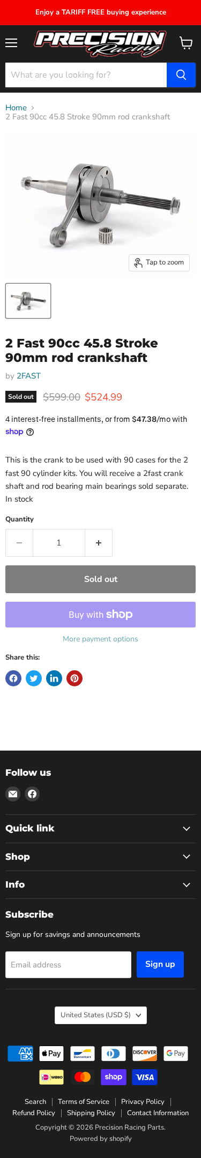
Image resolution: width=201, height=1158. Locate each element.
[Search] (181, 75)
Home (16, 107)
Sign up (160, 964)
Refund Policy (33, 1113)
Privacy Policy (143, 1102)
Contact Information (158, 1113)
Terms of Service (83, 1102)
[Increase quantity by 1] (99, 543)
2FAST (29, 375)
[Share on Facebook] (13, 678)
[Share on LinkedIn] (54, 678)
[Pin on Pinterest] (74, 678)
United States (96, 1015)
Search (35, 1102)
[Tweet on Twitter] (34, 678)
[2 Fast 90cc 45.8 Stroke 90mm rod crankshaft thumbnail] (28, 301)
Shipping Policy (91, 1113)
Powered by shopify (101, 1139)
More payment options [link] (100, 639)
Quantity (19, 520)
